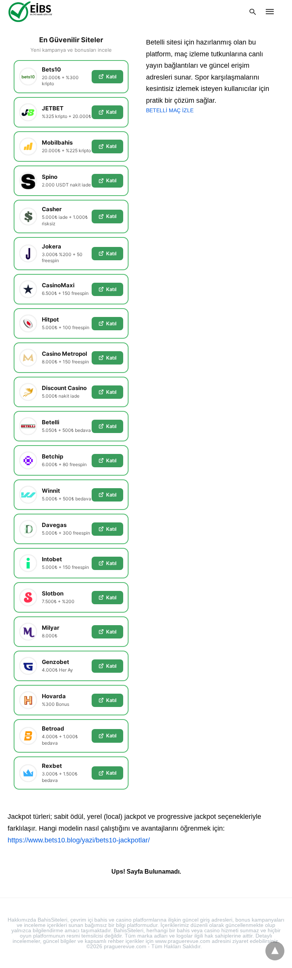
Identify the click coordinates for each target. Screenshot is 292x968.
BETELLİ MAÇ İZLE (170, 110)
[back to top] (274, 950)
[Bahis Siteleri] (42, 11)
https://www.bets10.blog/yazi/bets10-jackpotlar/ (79, 840)
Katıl (111, 76)
